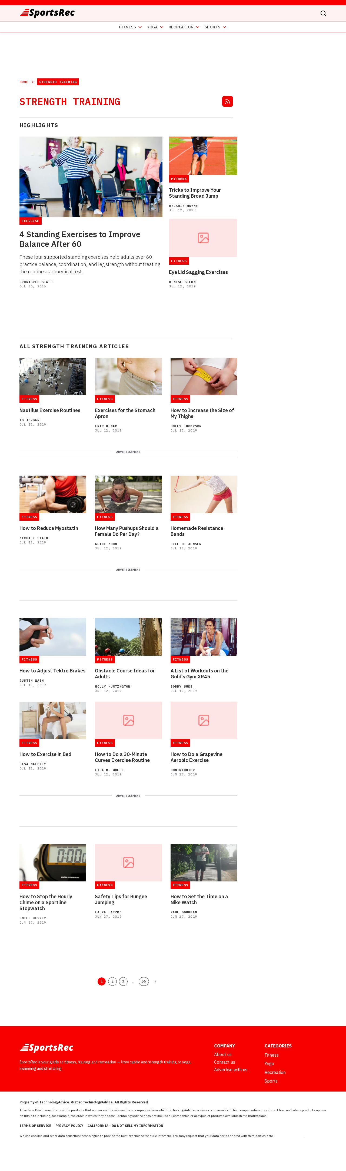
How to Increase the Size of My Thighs (202, 413)
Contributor (183, 770)
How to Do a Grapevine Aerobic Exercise (196, 757)
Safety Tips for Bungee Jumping (121, 899)
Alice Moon (106, 544)
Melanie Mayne (183, 206)
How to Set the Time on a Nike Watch (199, 899)
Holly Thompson (186, 426)
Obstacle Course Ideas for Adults (125, 674)
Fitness (127, 27)
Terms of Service (35, 1126)
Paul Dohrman (184, 912)
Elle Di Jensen (186, 544)
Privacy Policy (69, 1126)
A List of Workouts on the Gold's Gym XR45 (199, 674)
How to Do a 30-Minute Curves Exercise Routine (122, 757)
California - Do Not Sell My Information (125, 1126)
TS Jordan (29, 420)
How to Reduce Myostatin (48, 528)
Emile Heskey (32, 918)
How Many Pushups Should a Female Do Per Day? (127, 531)
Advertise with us (230, 1069)
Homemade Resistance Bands (197, 531)
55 (144, 981)
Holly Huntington (112, 686)
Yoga (152, 27)
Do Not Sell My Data (289, 1136)
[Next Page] (155, 981)
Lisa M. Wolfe (109, 770)
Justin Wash (31, 680)
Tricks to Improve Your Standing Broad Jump (195, 193)
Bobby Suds (182, 686)
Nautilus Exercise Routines (49, 410)
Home (23, 82)
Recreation (181, 27)
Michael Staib (33, 538)
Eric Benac (106, 426)
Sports (213, 27)
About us (223, 1054)
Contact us (224, 1062)
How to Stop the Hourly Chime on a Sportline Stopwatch (45, 902)
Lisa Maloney (32, 764)
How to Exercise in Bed (45, 754)
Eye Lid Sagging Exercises (198, 272)
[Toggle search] (323, 13)
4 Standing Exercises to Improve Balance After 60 (79, 239)
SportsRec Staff (36, 282)
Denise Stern (182, 282)
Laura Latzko (108, 912)
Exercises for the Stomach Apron (125, 413)
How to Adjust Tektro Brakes (52, 671)
